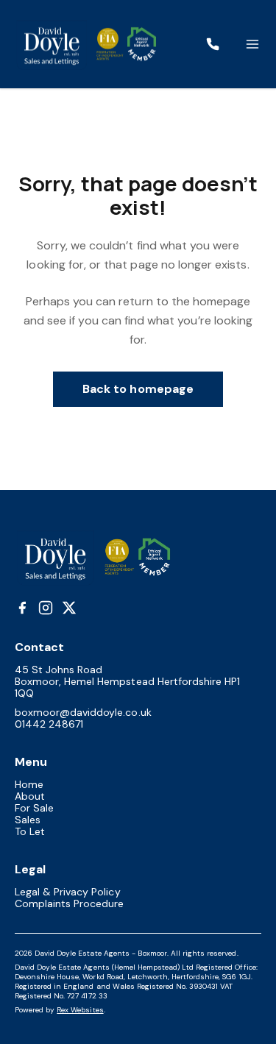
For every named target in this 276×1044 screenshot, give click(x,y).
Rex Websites (80, 1010)
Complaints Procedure (69, 903)
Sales (27, 819)
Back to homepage (138, 389)
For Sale (34, 807)
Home (29, 784)
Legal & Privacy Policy (68, 891)
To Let (30, 831)
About (30, 796)
